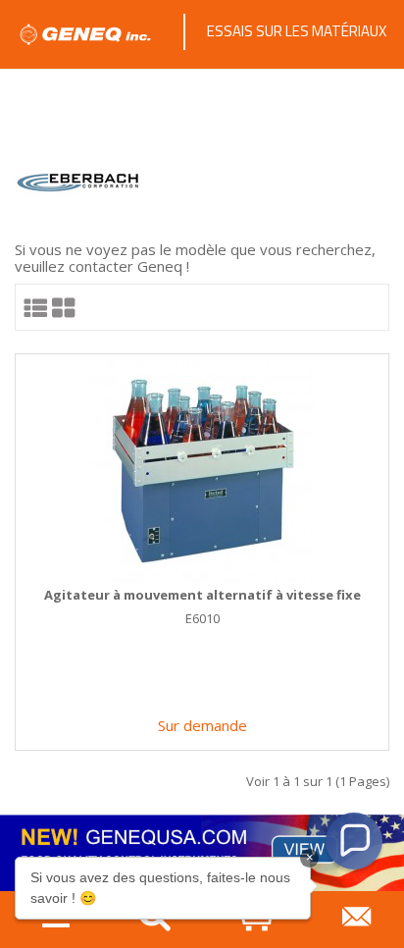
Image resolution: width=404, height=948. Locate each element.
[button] (354, 841)
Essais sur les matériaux (296, 31)
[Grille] (63, 307)
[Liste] (36, 307)
